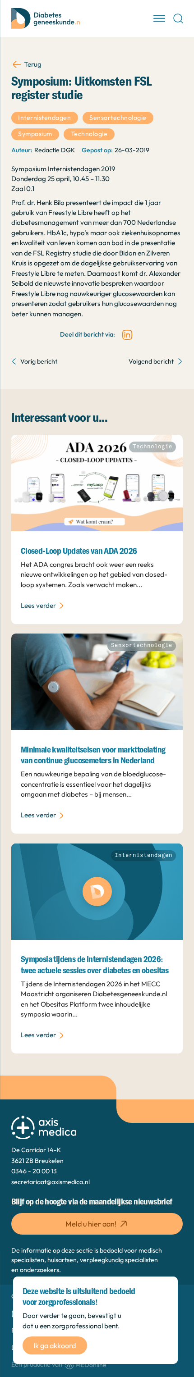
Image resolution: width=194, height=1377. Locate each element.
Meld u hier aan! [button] (90, 1223)
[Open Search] (178, 18)
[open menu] (159, 18)
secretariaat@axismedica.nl (50, 1182)
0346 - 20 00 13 (34, 1171)
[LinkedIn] (127, 335)
